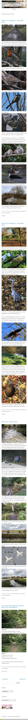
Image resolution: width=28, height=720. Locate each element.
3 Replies (3, 215)
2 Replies (3, 414)
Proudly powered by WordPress (14, 716)
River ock (14, 211)
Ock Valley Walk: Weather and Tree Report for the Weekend (13, 606)
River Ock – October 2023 (9, 422)
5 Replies (3, 598)
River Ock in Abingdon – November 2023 (13, 224)
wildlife (17, 211)
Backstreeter (7, 212)
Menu (14, 8)
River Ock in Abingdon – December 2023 (13, 21)
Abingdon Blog (14, 3)
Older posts (5, 679)
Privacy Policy (4, 716)
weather (18, 666)
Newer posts (23, 679)
